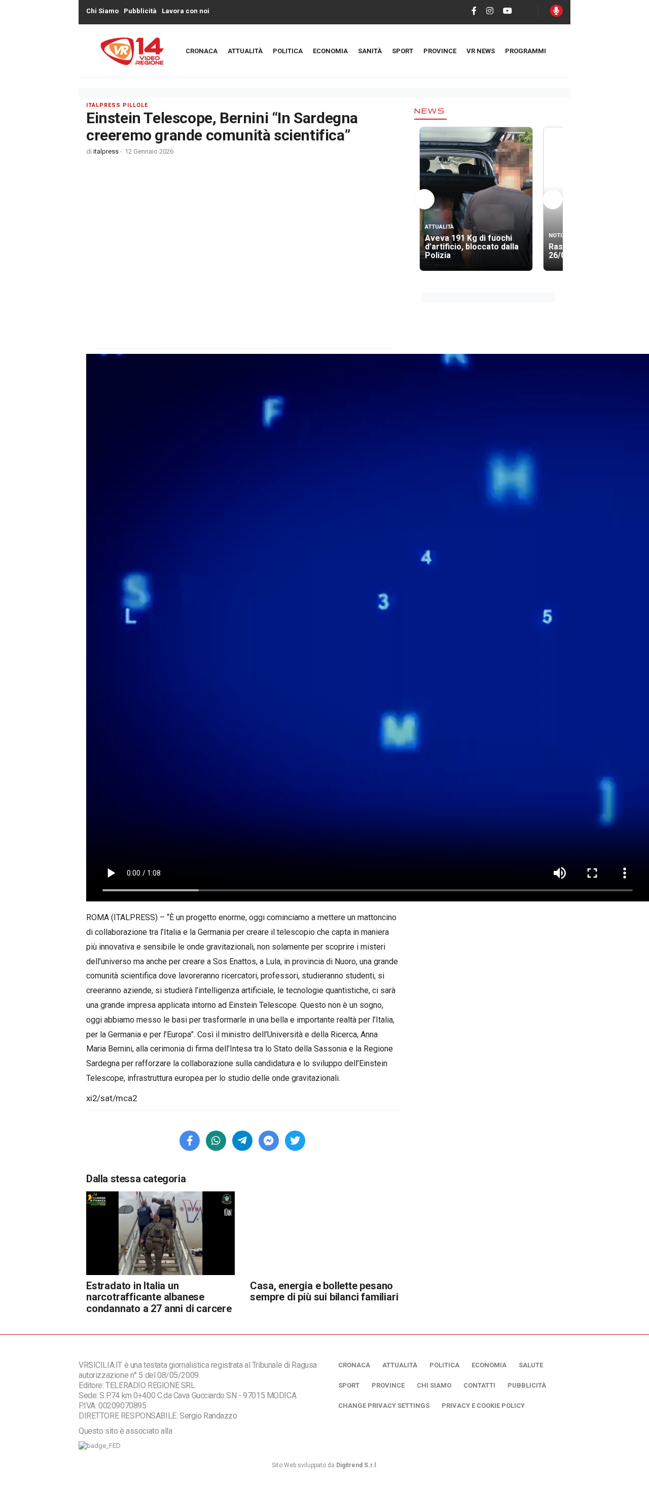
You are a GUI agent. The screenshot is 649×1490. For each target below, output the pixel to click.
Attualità (245, 51)
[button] (424, 201)
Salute (531, 1365)
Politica (288, 51)
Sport (402, 51)
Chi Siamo (102, 11)
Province (439, 51)
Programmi (525, 51)
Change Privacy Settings (383, 1405)
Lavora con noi (185, 11)
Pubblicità (140, 11)
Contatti (479, 1385)
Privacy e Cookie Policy (483, 1405)
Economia (330, 51)
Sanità (370, 51)
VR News (480, 51)
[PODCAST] (556, 11)
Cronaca (202, 51)
